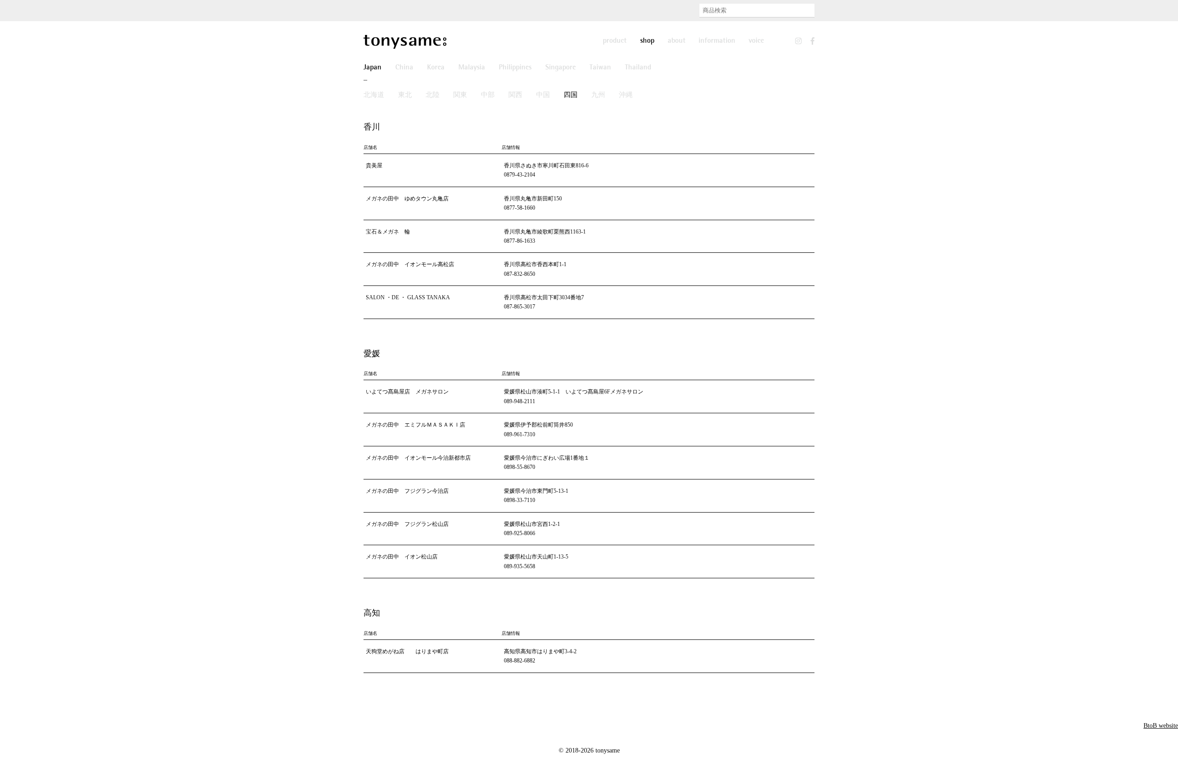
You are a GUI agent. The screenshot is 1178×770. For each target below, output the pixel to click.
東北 (405, 95)
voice (756, 41)
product (615, 41)
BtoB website (1160, 725)
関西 (515, 95)
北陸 (432, 95)
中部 (488, 95)
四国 (570, 95)
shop (647, 41)
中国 (543, 95)
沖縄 (626, 95)
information (717, 41)
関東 (460, 95)
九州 (598, 95)
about (677, 41)
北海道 (374, 95)
